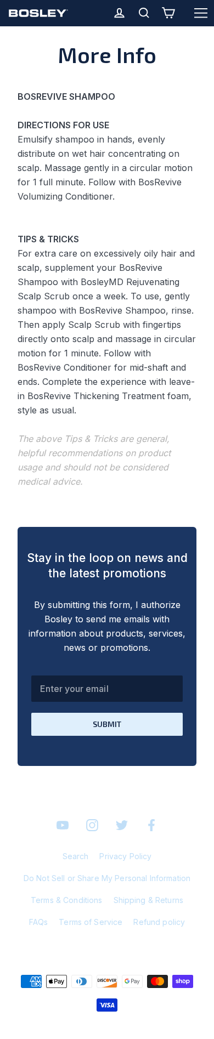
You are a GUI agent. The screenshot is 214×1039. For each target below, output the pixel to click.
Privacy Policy (125, 856)
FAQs (38, 922)
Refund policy (159, 922)
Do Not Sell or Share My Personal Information (107, 878)
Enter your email (74, 688)
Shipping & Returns (149, 900)
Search (76, 856)
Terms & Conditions (67, 900)
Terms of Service (90, 922)
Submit (107, 724)
